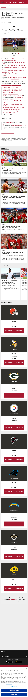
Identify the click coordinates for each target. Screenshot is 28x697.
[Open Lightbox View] (14, 47)
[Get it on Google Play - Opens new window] (18, 662)
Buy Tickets (8, 330)
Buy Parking (19, 330)
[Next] (18, 53)
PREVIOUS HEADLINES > (7, 133)
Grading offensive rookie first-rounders (16, 65)
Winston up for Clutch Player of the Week (13, 95)
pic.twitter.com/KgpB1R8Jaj (19, 125)
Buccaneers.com (13, 599)
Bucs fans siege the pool (9, 112)
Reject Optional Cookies (14, 690)
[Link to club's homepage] (2, 2)
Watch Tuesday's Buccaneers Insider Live (13, 89)
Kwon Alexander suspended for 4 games (11, 85)
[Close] (26, 668)
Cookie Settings (14, 686)
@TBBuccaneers (9, 122)
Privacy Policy (9, 684)
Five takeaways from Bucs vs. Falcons (12, 109)
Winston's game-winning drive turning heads (14, 107)
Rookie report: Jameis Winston (10, 94)
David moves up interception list (10, 105)
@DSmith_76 (13, 124)
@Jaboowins (6, 124)
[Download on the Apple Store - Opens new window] (9, 662)
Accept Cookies (14, 694)
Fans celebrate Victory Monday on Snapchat (13, 110)
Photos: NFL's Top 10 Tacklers (13, 30)
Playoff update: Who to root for (10, 87)
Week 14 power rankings (9, 92)
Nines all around (15, 79)
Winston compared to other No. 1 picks (12, 90)
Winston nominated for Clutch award (17, 77)
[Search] (23, 2)
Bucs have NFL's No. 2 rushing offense (12, 104)
